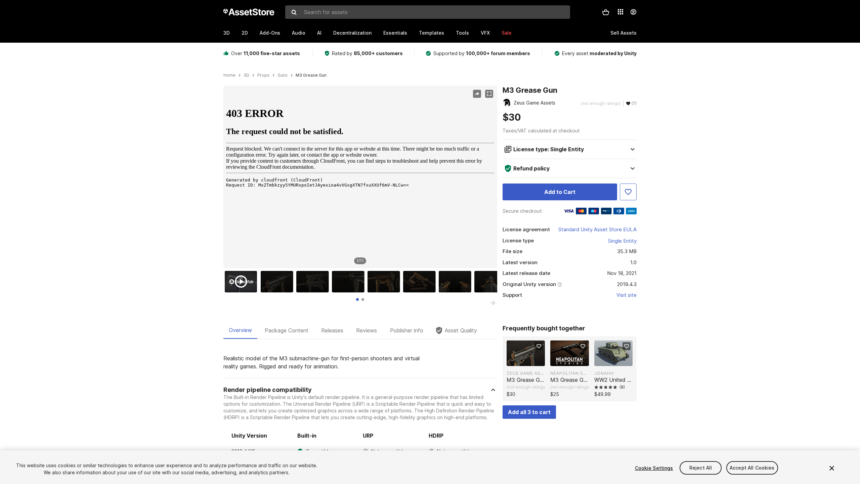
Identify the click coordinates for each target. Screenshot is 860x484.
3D (226, 33)
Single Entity (622, 241)
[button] (606, 12)
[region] (360, 177)
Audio (298, 33)
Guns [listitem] (282, 75)
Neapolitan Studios (569, 373)
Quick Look (529, 360)
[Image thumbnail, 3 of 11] (314, 281)
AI (319, 33)
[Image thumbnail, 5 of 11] (385, 281)
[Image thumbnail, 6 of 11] (421, 281)
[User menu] (633, 12)
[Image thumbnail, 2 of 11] (278, 281)
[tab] (357, 299)
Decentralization (352, 33)
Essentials (395, 33)
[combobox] (427, 12)
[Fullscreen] (489, 94)
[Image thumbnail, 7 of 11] (456, 281)
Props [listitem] (263, 75)
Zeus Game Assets (526, 373)
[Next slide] (492, 302)
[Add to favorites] (539, 346)
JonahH (604, 373)
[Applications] (620, 12)
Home (229, 75)
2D (245, 33)
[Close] (832, 468)
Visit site (626, 295)
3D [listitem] (246, 75)
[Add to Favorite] (628, 192)
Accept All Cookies (752, 468)
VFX (485, 33)
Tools (462, 33)
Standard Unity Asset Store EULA (597, 229)
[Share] (477, 94)
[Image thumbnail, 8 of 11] (492, 281)
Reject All (700, 468)
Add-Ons (270, 33)
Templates (431, 33)
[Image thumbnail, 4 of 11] (350, 281)
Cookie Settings (654, 468)
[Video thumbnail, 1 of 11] (242, 281)
